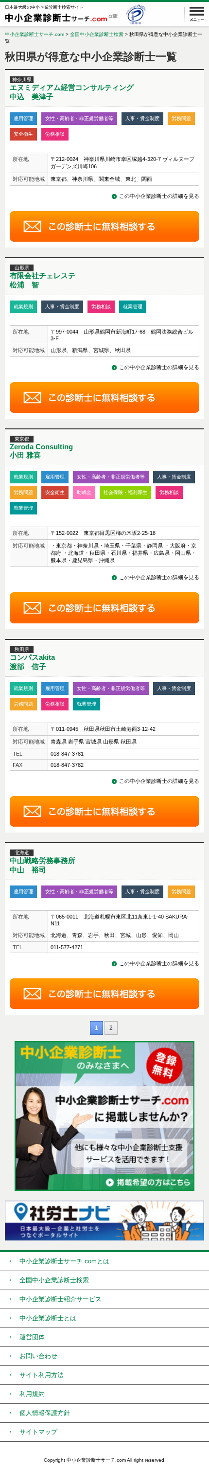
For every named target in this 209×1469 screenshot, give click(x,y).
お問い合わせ (38, 1356)
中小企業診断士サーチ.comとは (64, 1261)
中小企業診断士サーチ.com (34, 34)
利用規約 (32, 1394)
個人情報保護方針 (44, 1412)
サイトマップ (38, 1431)
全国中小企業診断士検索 (96, 34)
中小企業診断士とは (47, 1318)
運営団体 (32, 1337)
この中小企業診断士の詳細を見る (159, 196)
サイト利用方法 (41, 1375)
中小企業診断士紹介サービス (60, 1299)
